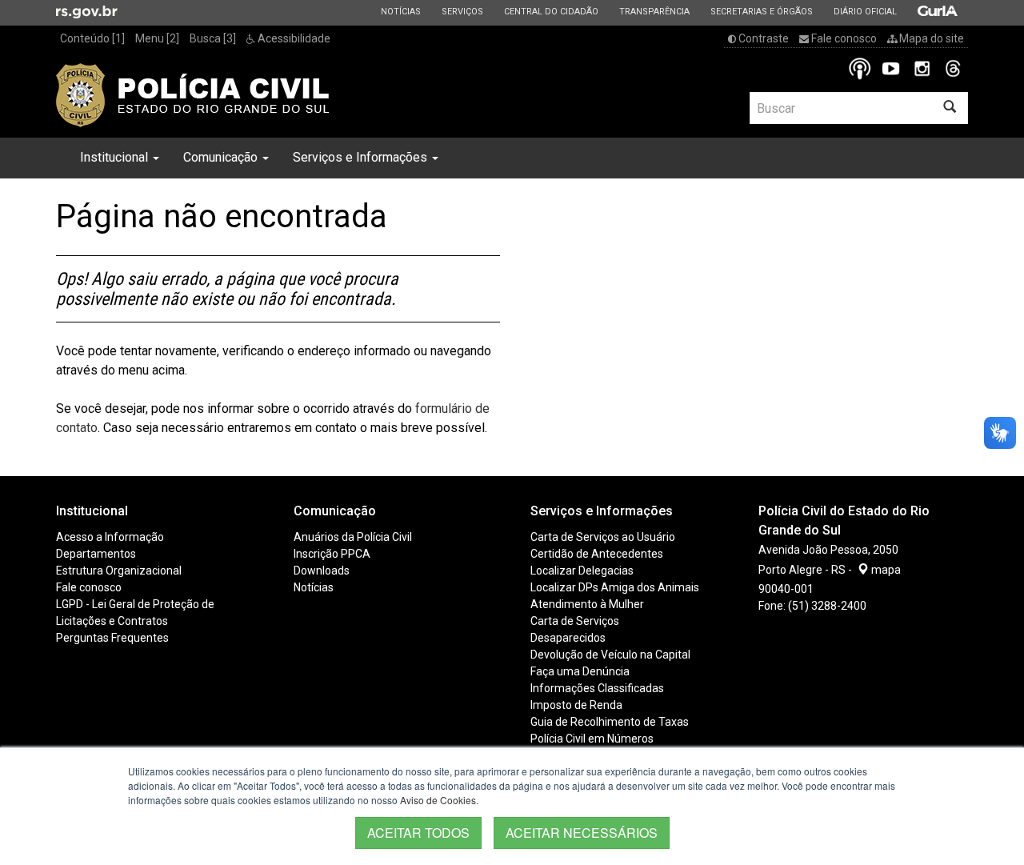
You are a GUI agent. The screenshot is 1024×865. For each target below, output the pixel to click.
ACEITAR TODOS (418, 832)
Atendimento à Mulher (587, 604)
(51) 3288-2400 (827, 605)
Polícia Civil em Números (592, 738)
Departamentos (96, 553)
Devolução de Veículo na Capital (610, 654)
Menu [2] (157, 38)
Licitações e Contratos (112, 621)
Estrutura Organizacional (119, 570)
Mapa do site (930, 38)
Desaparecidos (568, 637)
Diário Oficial (865, 11)
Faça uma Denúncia (580, 671)
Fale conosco (843, 38)
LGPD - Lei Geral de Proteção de (135, 604)
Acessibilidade (292, 38)
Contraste (762, 38)
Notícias (400, 11)
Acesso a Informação (110, 537)
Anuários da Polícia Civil (353, 537)
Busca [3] (213, 38)
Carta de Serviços (574, 621)
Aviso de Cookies (438, 800)
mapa (885, 569)
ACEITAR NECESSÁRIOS (582, 832)
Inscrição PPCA (332, 553)
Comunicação (222, 157)
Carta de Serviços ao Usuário (602, 537)
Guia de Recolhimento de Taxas (609, 721)
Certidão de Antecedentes (596, 553)
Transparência (654, 11)
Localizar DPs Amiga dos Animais (614, 587)
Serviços (462, 11)
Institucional (115, 157)
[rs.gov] (87, 11)
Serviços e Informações (361, 157)
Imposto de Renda (576, 705)
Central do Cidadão (550, 11)
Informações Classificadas (597, 688)
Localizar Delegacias (582, 570)
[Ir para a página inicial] (193, 95)
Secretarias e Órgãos (761, 11)
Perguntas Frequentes (112, 637)
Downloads (322, 570)
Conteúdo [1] (92, 38)
